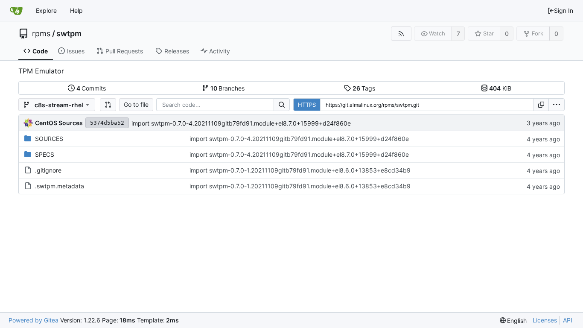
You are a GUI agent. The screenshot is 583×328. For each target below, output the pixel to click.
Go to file (136, 104)
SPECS (44, 154)
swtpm (69, 33)
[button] (108, 104)
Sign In (563, 10)
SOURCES (49, 138)
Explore (46, 10)
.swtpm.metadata (59, 186)
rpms (41, 33)
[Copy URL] (541, 104)
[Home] (16, 10)
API (567, 320)
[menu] (556, 104)
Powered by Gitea (33, 320)
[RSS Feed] (401, 33)
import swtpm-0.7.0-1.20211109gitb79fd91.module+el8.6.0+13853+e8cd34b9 (300, 170)
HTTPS (307, 104)
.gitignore (48, 170)
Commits (91, 88)
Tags (364, 88)
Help (76, 10)
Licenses (545, 320)
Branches (227, 88)
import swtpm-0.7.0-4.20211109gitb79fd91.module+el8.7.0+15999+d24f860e (241, 123)
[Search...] (282, 104)
